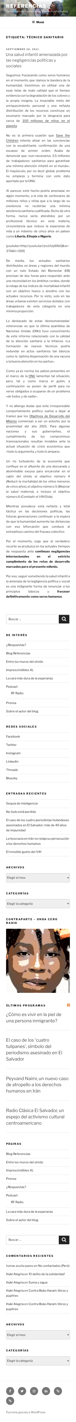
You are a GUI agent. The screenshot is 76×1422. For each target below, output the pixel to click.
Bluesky (11, 778)
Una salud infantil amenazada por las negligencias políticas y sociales (37, 60)
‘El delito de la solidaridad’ (47, 1274)
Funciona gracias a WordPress (25, 1412)
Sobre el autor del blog (22, 711)
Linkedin (12, 761)
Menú (40, 22)
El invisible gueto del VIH (23, 852)
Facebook (13, 736)
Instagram (13, 753)
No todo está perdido (21, 812)
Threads (12, 770)
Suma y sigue (38, 1282)
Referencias (26, 6)
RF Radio (17, 693)
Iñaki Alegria (15, 1274)
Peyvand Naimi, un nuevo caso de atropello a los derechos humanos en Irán (37, 1085)
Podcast (12, 687)
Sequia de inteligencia (22, 803)
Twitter (11, 745)
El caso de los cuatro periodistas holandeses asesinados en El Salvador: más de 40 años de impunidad (37, 825)
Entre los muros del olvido (24, 662)
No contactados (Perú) (54, 1266)
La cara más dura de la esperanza (29, 678)
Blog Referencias (18, 653)
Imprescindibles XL (20, 670)
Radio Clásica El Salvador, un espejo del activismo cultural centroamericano (35, 1117)
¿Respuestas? (16, 645)
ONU (32, 376)
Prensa (11, 703)
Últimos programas (26, 1005)
